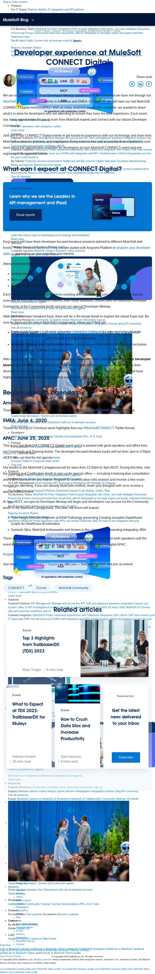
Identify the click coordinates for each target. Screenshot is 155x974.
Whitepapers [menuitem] (82, 791)
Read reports (25, 215)
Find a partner (34, 914)
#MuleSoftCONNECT (98, 410)
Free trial (5, 945)
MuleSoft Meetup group (27, 338)
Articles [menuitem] (110, 791)
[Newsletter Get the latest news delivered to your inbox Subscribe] (126, 767)
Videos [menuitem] (43, 791)
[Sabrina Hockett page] (9, 80)
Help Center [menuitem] (49, 938)
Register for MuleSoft (18, 554)
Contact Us (22, 928)
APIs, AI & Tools (89, 904)
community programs (86, 332)
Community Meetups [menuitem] (114, 798)
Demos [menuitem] (33, 791)
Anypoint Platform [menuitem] (19, 938)
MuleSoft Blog (15, 19)
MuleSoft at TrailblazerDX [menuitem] (86, 798)
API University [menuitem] (129, 791)
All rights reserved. (43, 959)
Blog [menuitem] (118, 791)
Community (33, 904)
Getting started (16, 904)
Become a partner (68, 914)
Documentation (70, 904)
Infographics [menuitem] (98, 791)
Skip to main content (15, 1)
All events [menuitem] (132, 798)
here (56, 457)
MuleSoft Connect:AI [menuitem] (29, 798)
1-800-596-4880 (29, 924)
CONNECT (16, 588)
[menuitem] (56, 9)
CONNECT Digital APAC (52, 554)
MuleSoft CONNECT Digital (23, 101)
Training (45, 904)
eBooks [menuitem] (70, 791)
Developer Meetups (90, 371)
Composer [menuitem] (36, 938)
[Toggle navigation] (32, 20)
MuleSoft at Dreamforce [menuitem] (56, 798)
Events (77, 41)
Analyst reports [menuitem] (56, 791)
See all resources (18, 795)
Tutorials (55, 904)
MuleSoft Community (73, 588)
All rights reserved (94, 956)
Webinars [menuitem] (23, 791)
